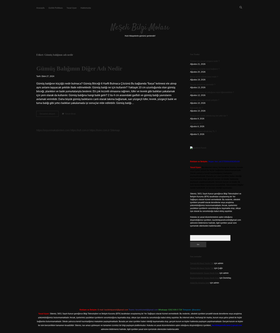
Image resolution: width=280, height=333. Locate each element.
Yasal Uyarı (72, 8)
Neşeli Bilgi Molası (140, 27)
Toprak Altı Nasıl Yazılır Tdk (202, 263)
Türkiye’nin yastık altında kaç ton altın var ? (209, 116)
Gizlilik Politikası (55, 8)
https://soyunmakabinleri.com (53, 130)
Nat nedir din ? (196, 108)
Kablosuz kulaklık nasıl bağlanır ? (205, 69)
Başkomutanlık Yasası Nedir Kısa (204, 273)
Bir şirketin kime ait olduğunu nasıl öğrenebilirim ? (212, 92)
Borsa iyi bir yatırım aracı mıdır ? (204, 77)
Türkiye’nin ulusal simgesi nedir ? (205, 61)
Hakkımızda (86, 8)
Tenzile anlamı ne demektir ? (202, 84)
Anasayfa (40, 8)
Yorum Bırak (70, 114)
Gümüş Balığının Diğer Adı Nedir (79, 68)
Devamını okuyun (49, 115)
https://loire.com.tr (99, 130)
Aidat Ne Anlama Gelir (200, 283)
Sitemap (115, 130)
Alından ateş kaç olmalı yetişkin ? (204, 100)
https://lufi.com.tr (79, 130)
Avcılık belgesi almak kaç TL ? (203, 131)
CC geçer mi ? (196, 123)
